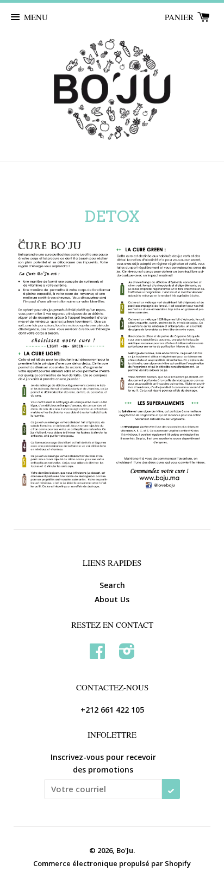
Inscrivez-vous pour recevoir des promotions (103, 763)
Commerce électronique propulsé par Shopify (112, 863)
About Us (112, 599)
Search (112, 585)
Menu (36, 16)
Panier (180, 16)
